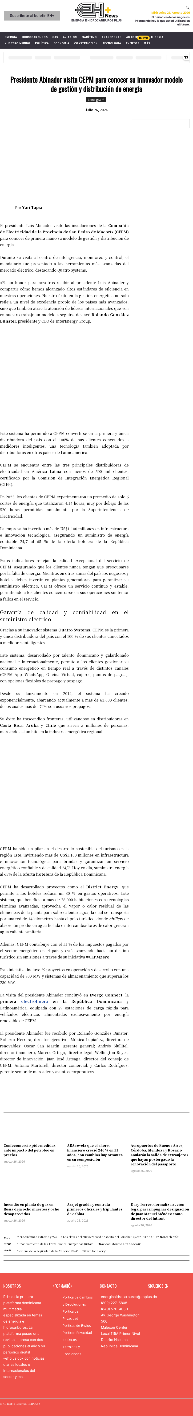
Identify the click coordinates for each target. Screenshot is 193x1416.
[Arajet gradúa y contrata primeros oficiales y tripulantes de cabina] (96, 1188)
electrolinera (34, 1001)
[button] (187, 7)
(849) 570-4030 (114, 1309)
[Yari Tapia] (7, 207)
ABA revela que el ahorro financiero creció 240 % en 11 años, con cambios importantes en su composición (95, 1152)
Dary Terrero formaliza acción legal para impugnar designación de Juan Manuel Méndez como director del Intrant (160, 1211)
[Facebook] (80, 206)
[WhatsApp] (112, 206)
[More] (124, 206)
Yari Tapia (32, 207)
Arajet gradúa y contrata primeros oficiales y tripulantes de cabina (94, 1209)
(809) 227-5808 (114, 1303)
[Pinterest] (102, 206)
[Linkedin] (165, 1297)
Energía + (96, 99)
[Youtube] (180, 1297)
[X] (91, 206)
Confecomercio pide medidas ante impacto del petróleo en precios (30, 1150)
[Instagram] (158, 1297)
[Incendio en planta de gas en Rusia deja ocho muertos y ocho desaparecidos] (33, 1188)
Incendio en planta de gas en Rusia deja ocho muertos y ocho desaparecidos (31, 1209)
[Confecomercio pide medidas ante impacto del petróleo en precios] (33, 1129)
